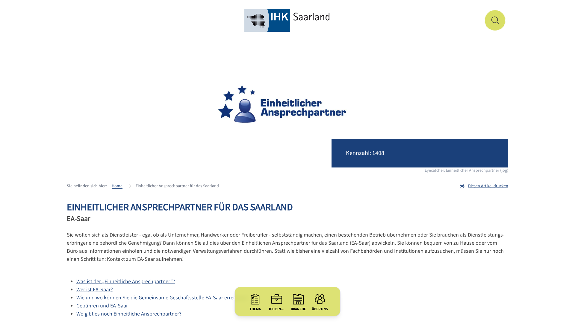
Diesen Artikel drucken (488, 186)
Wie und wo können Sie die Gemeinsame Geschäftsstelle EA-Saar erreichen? (162, 297)
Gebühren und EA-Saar (102, 306)
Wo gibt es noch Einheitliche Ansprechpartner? (128, 314)
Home (117, 186)
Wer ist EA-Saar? (94, 289)
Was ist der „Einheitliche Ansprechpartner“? (125, 281)
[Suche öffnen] (495, 20)
